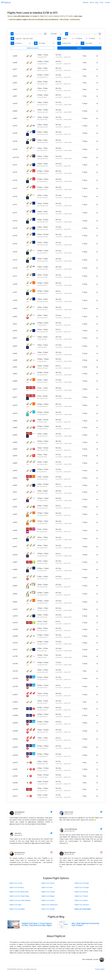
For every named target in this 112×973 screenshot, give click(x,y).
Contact (107, 2)
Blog (96, 2)
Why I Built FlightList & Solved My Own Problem (85, 924)
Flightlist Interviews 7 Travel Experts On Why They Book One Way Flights (37, 924)
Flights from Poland (47, 883)
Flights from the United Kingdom (20, 900)
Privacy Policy (100, 969)
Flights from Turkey (15, 883)
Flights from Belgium (48, 896)
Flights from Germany (16, 887)
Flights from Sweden (48, 909)
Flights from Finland (81, 896)
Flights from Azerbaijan (17, 909)
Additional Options (33, 48)
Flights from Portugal (81, 887)
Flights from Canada (48, 892)
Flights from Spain (15, 905)
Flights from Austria (47, 900)
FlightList (7, 2)
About (92, 2)
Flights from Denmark (81, 905)
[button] (45, 33)
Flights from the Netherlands (18, 892)
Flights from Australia (81, 883)
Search (79, 48)
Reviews (85, 2)
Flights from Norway (81, 892)
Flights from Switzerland (49, 905)
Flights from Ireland (81, 900)
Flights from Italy (46, 887)
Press (101, 2)
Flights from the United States (19, 896)
